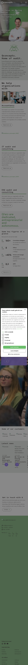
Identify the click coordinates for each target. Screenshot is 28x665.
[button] (14, 354)
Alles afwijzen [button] (14, 350)
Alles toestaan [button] (14, 347)
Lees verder (19, 328)
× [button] (24, 309)
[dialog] (14, 332)
